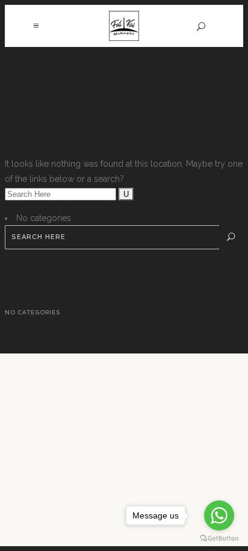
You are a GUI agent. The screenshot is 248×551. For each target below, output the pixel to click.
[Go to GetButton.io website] (219, 539)
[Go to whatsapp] (219, 515)
